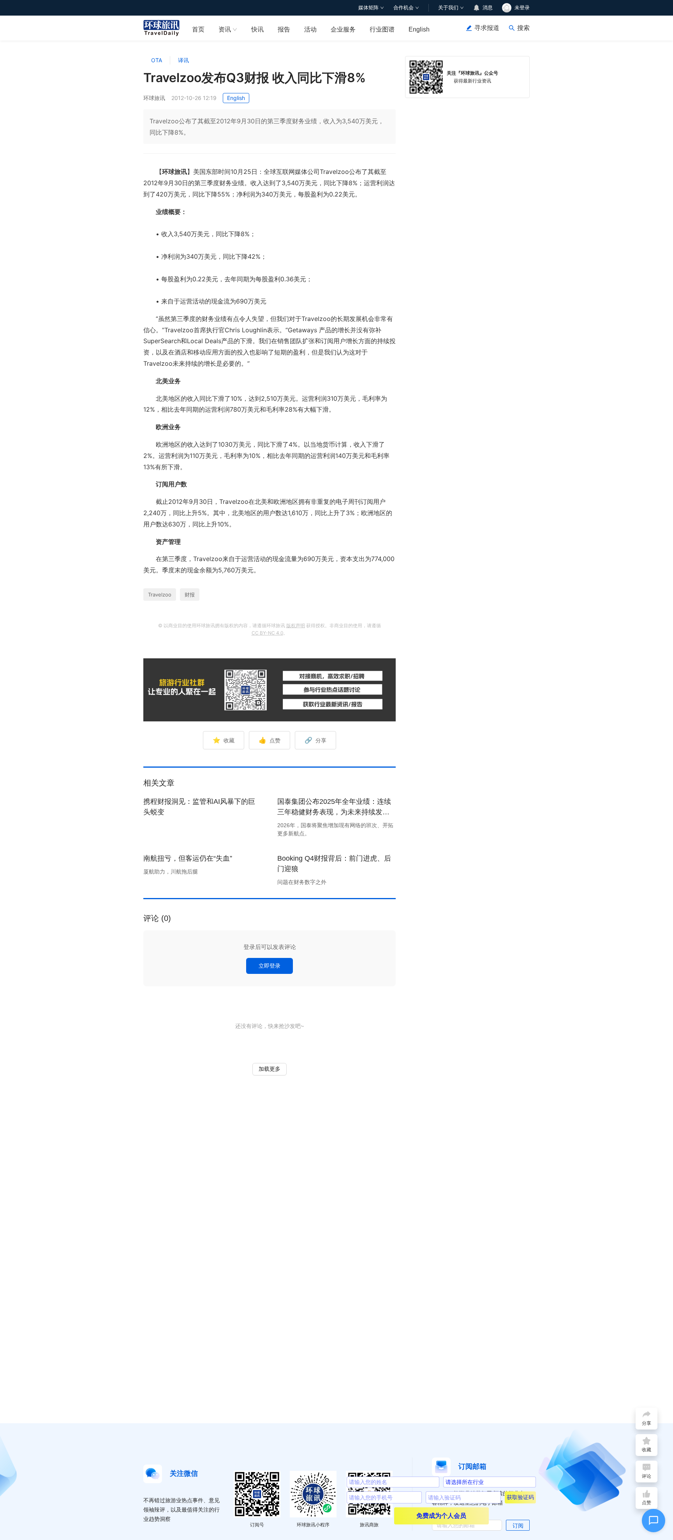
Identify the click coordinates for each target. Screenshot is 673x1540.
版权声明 (295, 625)
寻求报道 (486, 28)
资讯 (224, 29)
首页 (198, 29)
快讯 (257, 29)
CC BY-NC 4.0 (267, 633)
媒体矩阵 (368, 8)
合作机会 (403, 8)
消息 (488, 8)
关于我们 (448, 8)
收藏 (223, 740)
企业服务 (343, 29)
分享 (315, 740)
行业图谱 (382, 29)
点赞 (269, 740)
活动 (310, 29)
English (419, 29)
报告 (284, 29)
